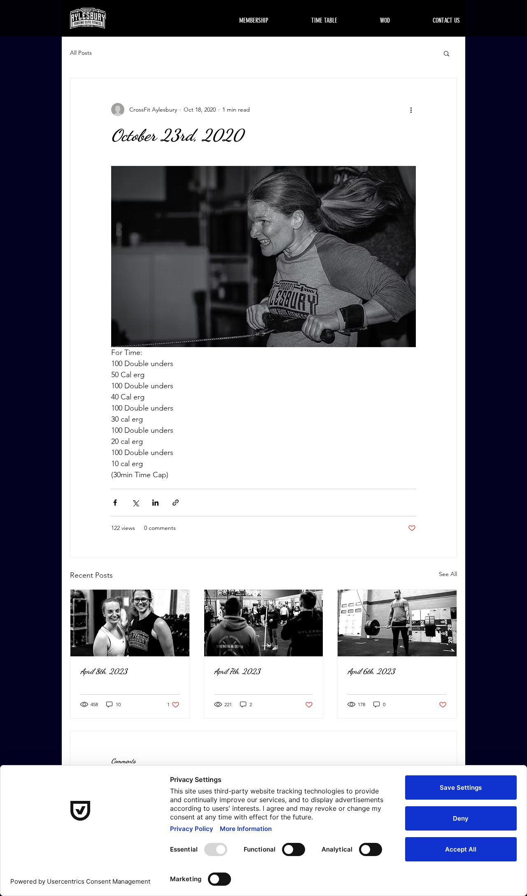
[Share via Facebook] (115, 502)
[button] (446, 53)
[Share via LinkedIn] (155, 502)
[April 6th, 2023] (397, 623)
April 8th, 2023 (103, 671)
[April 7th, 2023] (263, 623)
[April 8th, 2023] (129, 623)
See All (448, 574)
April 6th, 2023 (371, 671)
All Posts (81, 52)
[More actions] (411, 109)
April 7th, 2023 (237, 671)
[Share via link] (176, 502)
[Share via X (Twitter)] (135, 502)
